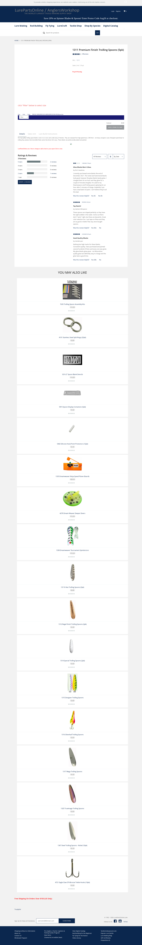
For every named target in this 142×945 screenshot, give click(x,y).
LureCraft (62, 25)
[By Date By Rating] (118, 156)
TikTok (125, 922)
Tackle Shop (76, 25)
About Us (17, 933)
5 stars (20, 162)
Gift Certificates (106, 938)
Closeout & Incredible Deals (53, 937)
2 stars (20, 173)
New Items (47, 935)
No (100, 228)
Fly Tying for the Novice (80, 936)
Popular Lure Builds (107, 933)
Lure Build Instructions (48, 134)
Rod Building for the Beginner (82, 933)
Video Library (76, 938)
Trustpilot (17, 909)
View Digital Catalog (78, 931)
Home (16, 40)
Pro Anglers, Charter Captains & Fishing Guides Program (54, 932)
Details (22, 134)
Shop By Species (92, 25)
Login (112, 11)
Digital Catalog (110, 25)
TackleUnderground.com (108, 931)
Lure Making (20, 25)
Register (118, 11)
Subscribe (67, 921)
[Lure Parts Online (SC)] (47, 11)
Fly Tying (49, 25)
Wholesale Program (20, 938)
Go (97, 33)
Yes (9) (93, 196)
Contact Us (17, 936)
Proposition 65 (105, 940)
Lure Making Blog (106, 936)
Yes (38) (93, 260)
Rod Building (36, 25)
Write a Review (25, 182)
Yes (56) (93, 228)
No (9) (100, 196)
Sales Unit (32, 134)
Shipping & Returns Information (24, 931)
